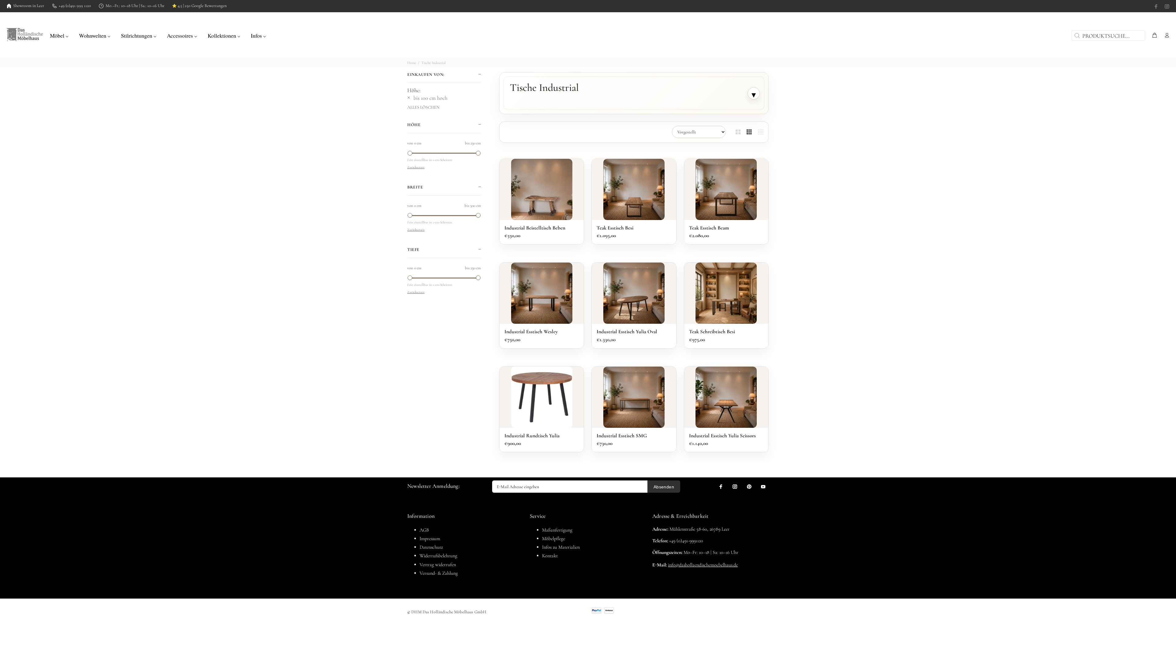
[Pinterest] (749, 486)
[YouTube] (763, 486)
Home (411, 63)
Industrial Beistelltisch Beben (534, 228)
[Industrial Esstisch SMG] (634, 397)
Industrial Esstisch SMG (622, 435)
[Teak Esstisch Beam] (726, 189)
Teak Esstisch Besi (615, 228)
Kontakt (550, 556)
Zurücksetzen (415, 167)
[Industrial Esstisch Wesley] (541, 293)
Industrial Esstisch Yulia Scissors (722, 435)
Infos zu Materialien (561, 547)
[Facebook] (1156, 6)
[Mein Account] (1165, 36)
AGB (424, 530)
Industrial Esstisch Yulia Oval (627, 331)
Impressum (430, 539)
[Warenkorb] (1154, 36)
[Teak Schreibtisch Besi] (726, 293)
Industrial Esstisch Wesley (531, 331)
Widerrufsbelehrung (438, 556)
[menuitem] (59, 35)
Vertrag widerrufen (438, 565)
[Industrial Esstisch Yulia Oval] (634, 293)
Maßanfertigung (557, 530)
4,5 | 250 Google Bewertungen (199, 6)
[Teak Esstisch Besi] (634, 189)
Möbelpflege (553, 539)
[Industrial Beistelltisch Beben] (541, 189)
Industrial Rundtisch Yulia (532, 435)
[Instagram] (1166, 6)
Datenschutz (431, 547)
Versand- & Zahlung (439, 573)
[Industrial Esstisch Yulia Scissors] (726, 397)
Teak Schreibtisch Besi (712, 331)
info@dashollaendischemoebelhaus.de (703, 565)
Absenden (664, 486)
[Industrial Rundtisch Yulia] (541, 397)
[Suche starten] (1076, 35)
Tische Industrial (433, 63)
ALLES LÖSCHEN (423, 107)
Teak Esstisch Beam (709, 228)
